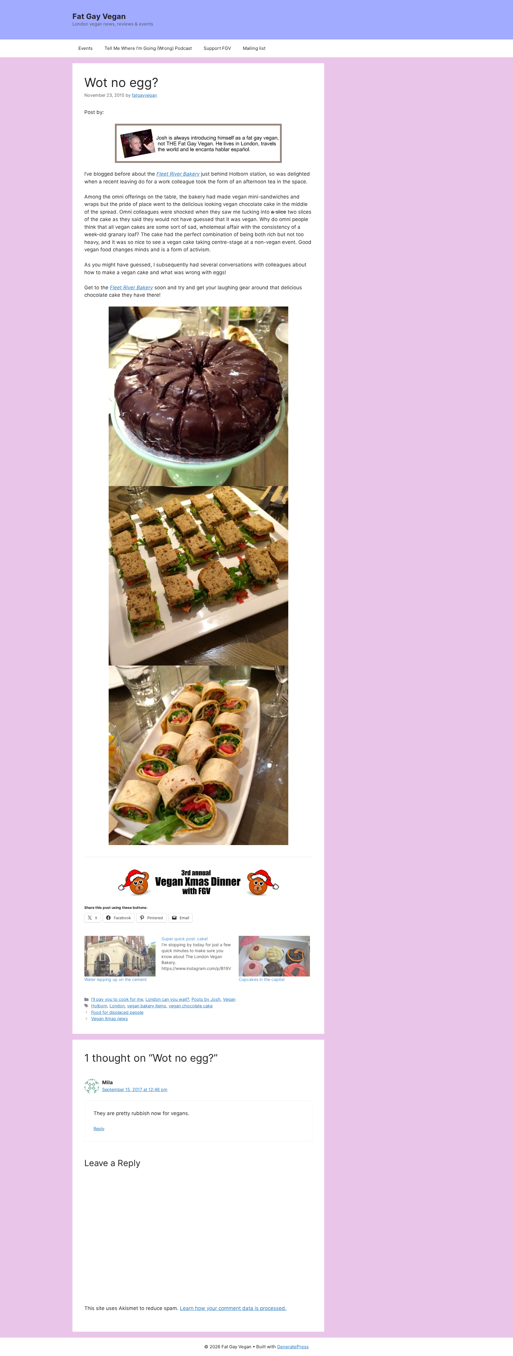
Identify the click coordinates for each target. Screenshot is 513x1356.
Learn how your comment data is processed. (233, 1308)
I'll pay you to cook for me (117, 999)
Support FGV (217, 48)
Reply (99, 1128)
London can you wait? (167, 999)
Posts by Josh (206, 999)
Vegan (229, 999)
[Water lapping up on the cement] (120, 956)
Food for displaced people (117, 1012)
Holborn (99, 1005)
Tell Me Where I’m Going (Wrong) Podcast (148, 48)
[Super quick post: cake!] (200, 953)
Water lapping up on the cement (115, 979)
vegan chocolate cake (191, 1005)
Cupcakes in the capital (261, 979)
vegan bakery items (146, 1005)
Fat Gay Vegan (99, 16)
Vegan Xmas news (109, 1018)
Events (85, 48)
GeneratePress (293, 1346)
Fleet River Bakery (178, 174)
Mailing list (254, 48)
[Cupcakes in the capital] (274, 956)
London (117, 1005)
